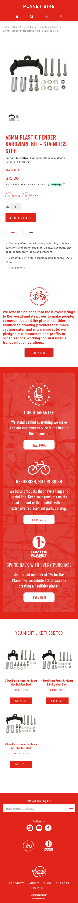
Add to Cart (21, 700)
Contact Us (39, 888)
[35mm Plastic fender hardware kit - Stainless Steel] (21, 660)
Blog (47, 883)
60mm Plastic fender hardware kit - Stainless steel (21, 746)
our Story (39, 353)
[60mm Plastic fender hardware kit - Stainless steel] (21, 723)
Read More (39, 445)
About (34, 883)
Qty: (7, 206)
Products (17, 883)
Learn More (39, 597)
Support (62, 883)
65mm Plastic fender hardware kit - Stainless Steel (30, 30)
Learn (31, 232)
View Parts (39, 520)
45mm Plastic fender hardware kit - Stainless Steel (57, 682)
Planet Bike (39, 6)
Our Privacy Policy (39, 898)
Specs (14, 232)
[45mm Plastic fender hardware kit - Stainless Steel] (57, 660)
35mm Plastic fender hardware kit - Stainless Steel (21, 682)
